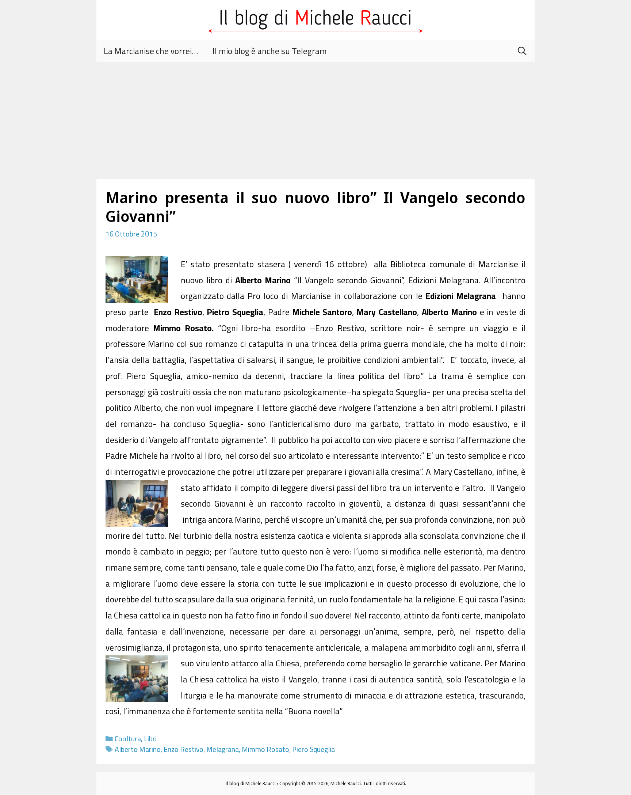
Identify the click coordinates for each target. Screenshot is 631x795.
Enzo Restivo (183, 749)
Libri (150, 738)
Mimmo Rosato (265, 749)
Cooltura (128, 738)
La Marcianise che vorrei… (151, 51)
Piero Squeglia (313, 749)
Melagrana (222, 749)
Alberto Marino (138, 749)
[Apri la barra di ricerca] (522, 51)
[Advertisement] (315, 117)
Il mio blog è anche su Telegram (270, 51)
